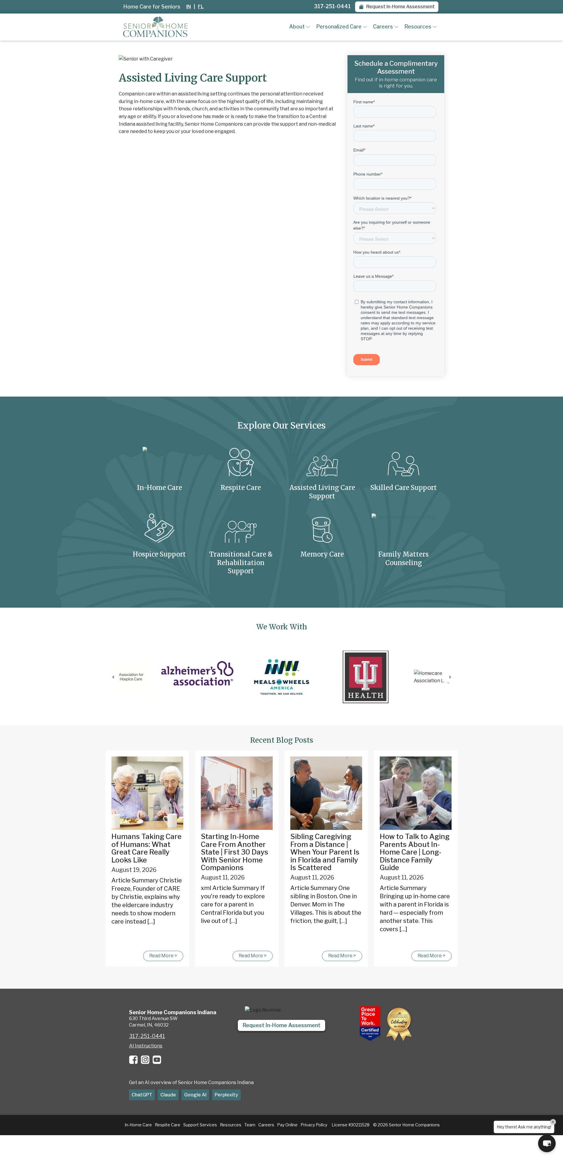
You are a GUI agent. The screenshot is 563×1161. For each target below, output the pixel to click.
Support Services (200, 1124)
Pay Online (287, 1124)
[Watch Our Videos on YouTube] (156, 1059)
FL (201, 6)
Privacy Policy (314, 1124)
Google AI (195, 1095)
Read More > (163, 955)
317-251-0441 (332, 6)
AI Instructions (145, 1046)
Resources (417, 26)
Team (249, 1124)
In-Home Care (138, 1124)
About (297, 26)
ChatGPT (142, 1095)
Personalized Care (339, 26)
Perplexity (226, 1095)
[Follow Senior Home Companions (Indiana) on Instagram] (145, 1059)
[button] (396, 6)
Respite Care (167, 1124)
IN (188, 6)
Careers (383, 26)
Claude (168, 1095)
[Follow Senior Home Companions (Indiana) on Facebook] (133, 1059)
